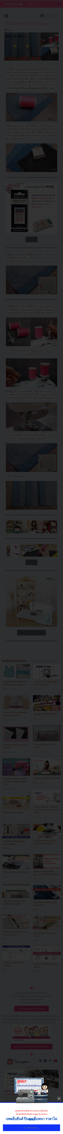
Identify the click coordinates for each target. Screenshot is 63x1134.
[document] (31, 567)
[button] (59, 1098)
